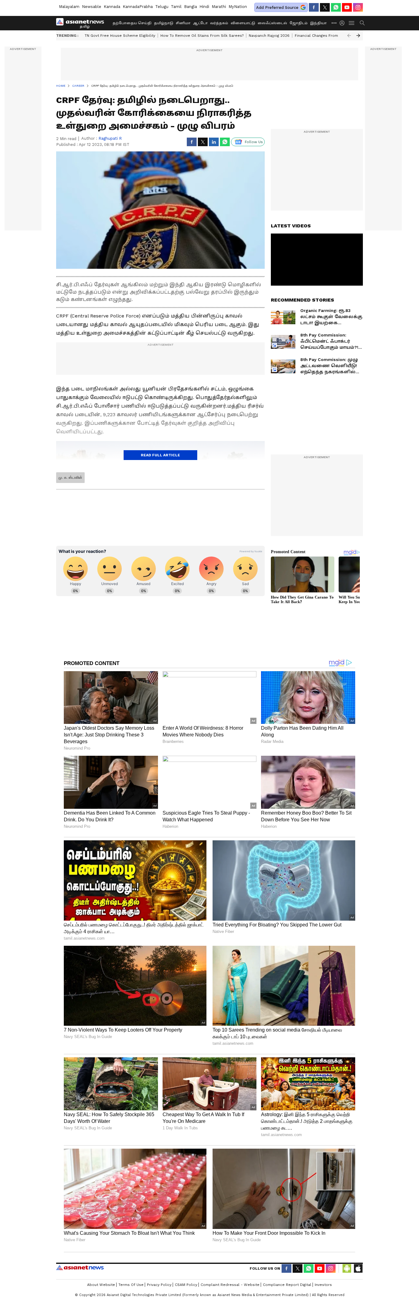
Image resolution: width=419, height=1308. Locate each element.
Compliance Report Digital (287, 1285)
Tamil (176, 6)
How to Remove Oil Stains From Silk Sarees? (202, 35)
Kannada (112, 6)
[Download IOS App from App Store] (358, 1268)
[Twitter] (325, 7)
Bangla (190, 6)
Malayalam (69, 6)
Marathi (219, 6)
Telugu (161, 6)
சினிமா (183, 23)
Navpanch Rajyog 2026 (269, 35)
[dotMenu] (334, 23)
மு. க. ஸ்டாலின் (70, 477)
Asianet (80, 1267)
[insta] (358, 7)
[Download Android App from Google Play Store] (347, 1268)
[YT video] (347, 7)
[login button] (344, 23)
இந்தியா (318, 23)
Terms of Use (131, 1285)
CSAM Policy (186, 1285)
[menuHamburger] (352, 23)
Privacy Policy (159, 1285)
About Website (101, 1285)
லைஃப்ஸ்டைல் (272, 23)
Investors (323, 1285)
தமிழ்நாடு (163, 23)
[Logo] (82, 23)
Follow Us (254, 142)
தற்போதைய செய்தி (132, 23)
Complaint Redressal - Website (230, 1285)
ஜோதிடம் (299, 23)
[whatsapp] (336, 7)
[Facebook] (314, 7)
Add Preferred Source (277, 7)
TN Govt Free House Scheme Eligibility (120, 35)
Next (358, 35)
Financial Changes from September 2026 (333, 35)
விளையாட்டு (243, 23)
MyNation (238, 6)
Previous (349, 35)
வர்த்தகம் (219, 23)
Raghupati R (110, 138)
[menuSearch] (362, 23)
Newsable (91, 6)
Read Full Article (160, 455)
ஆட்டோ (200, 23)
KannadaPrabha (138, 6)
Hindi (204, 6)
